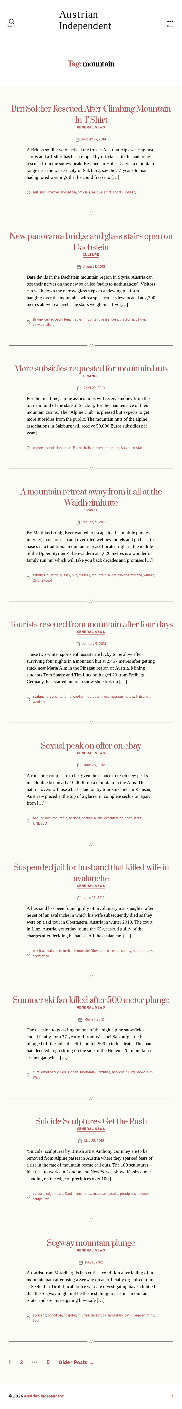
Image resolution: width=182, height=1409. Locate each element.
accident (39, 1315)
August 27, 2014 (94, 139)
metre (68, 951)
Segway (138, 1315)
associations (54, 448)
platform (127, 319)
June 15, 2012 (94, 898)
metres (53, 192)
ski (151, 951)
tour (36, 1321)
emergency (49, 1072)
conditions (58, 697)
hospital (69, 1315)
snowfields (144, 1072)
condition (54, 1315)
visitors (48, 325)
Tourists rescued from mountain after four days (91, 624)
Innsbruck (98, 1315)
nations (74, 818)
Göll (63, 1072)
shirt (107, 192)
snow (130, 697)
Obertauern (100, 951)
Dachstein (62, 319)
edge (49, 1194)
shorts (118, 192)
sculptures (41, 1199)
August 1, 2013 (94, 267)
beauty (38, 818)
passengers (109, 319)
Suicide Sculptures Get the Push (91, 1121)
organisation (113, 818)
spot (128, 818)
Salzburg (128, 448)
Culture (91, 255)
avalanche (40, 697)
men (104, 697)
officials (84, 192)
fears (59, 1194)
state (140, 448)
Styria (140, 319)
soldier (129, 192)
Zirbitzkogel (42, 581)
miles (87, 1194)
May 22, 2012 (94, 1141)
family (37, 575)
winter (149, 575)
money (97, 448)
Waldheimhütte (130, 575)
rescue (97, 192)
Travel (91, 511)
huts (87, 448)
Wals (36, 1078)
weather (39, 702)
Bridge (38, 319)
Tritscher (142, 697)
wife (45, 956)
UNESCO (40, 824)
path (127, 1315)
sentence (140, 951)
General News (91, 128)
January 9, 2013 (94, 522)
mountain (68, 192)
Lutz (95, 697)
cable (48, 319)
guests (65, 575)
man (43, 192)
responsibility (121, 951)
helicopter (75, 697)
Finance (91, 376)
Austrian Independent (44, 1396)
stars (137, 818)
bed (48, 818)
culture (38, 1194)
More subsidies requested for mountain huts (91, 369)
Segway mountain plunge (91, 1243)
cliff (36, 1072)
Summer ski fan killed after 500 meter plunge (91, 1000)
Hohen (73, 1072)
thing (150, 1315)
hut (35, 192)
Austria (38, 951)
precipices (128, 1194)
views (37, 325)
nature (87, 818)
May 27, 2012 (94, 1019)
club (68, 448)
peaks (113, 1194)
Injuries (83, 1315)
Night (112, 575)
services (118, 1072)
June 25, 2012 (94, 765)
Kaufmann (73, 1194)
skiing (130, 1072)
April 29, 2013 (94, 388)
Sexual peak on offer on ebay (91, 746)
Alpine (38, 448)
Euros (77, 448)
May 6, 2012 (94, 1262)
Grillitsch (51, 575)
